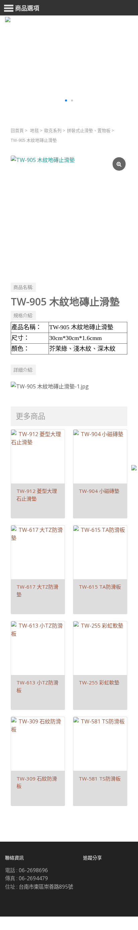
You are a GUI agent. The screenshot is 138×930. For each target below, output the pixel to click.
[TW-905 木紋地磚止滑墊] (69, 214)
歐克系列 (53, 130)
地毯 (34, 130)
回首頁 (17, 130)
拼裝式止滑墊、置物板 (89, 130)
